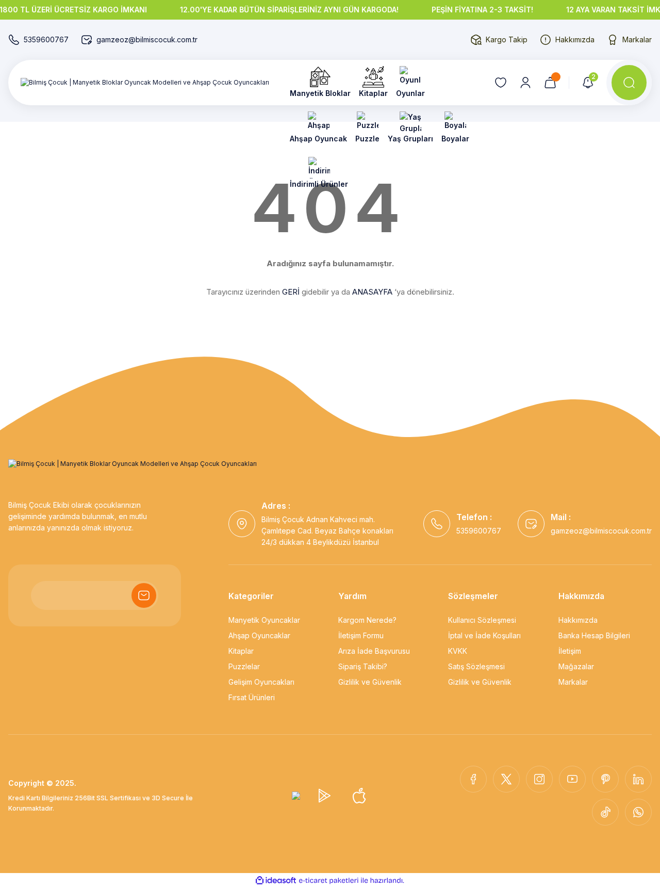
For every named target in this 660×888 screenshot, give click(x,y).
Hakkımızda (578, 620)
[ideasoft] (275, 880)
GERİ (291, 292)
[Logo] (145, 83)
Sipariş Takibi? (362, 666)
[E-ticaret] (329, 880)
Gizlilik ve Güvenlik (370, 681)
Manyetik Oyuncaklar (264, 620)
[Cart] (550, 82)
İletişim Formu (361, 635)
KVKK (457, 651)
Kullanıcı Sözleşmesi (482, 620)
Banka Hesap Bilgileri (594, 635)
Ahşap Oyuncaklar (259, 635)
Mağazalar (576, 666)
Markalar (573, 681)
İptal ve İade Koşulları (484, 635)
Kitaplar (241, 651)
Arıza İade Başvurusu (374, 651)
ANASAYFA (372, 292)
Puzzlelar (244, 666)
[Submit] (143, 595)
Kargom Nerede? (367, 620)
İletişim (569, 651)
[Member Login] (525, 82)
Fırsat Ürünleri (251, 697)
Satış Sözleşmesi (476, 666)
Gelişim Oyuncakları (261, 681)
